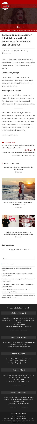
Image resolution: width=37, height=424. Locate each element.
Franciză (13, 413)
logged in (14, 249)
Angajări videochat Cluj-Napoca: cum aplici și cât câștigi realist (17, 268)
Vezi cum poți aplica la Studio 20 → (13, 130)
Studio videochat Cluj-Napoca (19, 407)
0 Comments (7, 53)
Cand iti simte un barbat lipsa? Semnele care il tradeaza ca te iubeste (18, 203)
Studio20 (7, 135)
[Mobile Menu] (34, 6)
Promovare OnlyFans (21, 413)
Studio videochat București (18, 330)
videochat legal (14, 135)
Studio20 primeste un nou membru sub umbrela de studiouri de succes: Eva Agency (18, 233)
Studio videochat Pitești (18, 385)
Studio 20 (6, 51)
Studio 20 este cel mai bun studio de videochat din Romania (18, 168)
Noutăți (26, 51)
